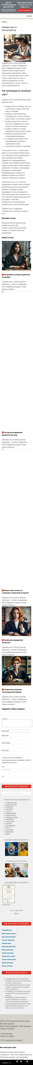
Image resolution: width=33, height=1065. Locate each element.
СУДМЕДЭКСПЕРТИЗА (12, 817)
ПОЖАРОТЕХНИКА (11, 815)
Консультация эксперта (16, 973)
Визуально (3, 718)
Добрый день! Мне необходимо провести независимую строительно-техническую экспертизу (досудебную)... (17, 999)
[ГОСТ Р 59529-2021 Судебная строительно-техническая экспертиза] (16, 914)
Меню (29, 16)
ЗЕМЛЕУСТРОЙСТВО (11, 805)
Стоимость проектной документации (14, 228)
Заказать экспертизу (25, 10)
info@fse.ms (24, 7)
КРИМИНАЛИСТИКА (11, 813)
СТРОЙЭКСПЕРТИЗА (11, 803)
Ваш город (5, 750)
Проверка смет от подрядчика (12, 209)
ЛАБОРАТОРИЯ (10, 832)
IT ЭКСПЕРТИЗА (10, 821)
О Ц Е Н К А (9, 811)
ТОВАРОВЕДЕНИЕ (10, 826)
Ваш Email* (5, 731)
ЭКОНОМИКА (9, 809)
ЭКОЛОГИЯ (9, 824)
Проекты (4, 22)
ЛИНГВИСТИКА (10, 819)
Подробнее (20, 1060)
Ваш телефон (6, 743)
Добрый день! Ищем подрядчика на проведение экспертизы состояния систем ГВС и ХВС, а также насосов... (18, 981)
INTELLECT (8, 828)
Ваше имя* (5, 735)
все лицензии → (6, 905)
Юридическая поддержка (16, 786)
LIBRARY (8, 834)
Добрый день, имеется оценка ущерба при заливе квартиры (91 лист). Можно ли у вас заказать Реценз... (18, 1006)
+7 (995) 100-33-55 (25, 5)
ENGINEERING (9, 807)
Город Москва (7, 930)
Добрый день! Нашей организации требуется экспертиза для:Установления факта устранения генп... (18, 987)
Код (6, 718)
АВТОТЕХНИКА (10, 830)
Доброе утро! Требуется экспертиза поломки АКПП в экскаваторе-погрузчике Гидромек (18, 993)
